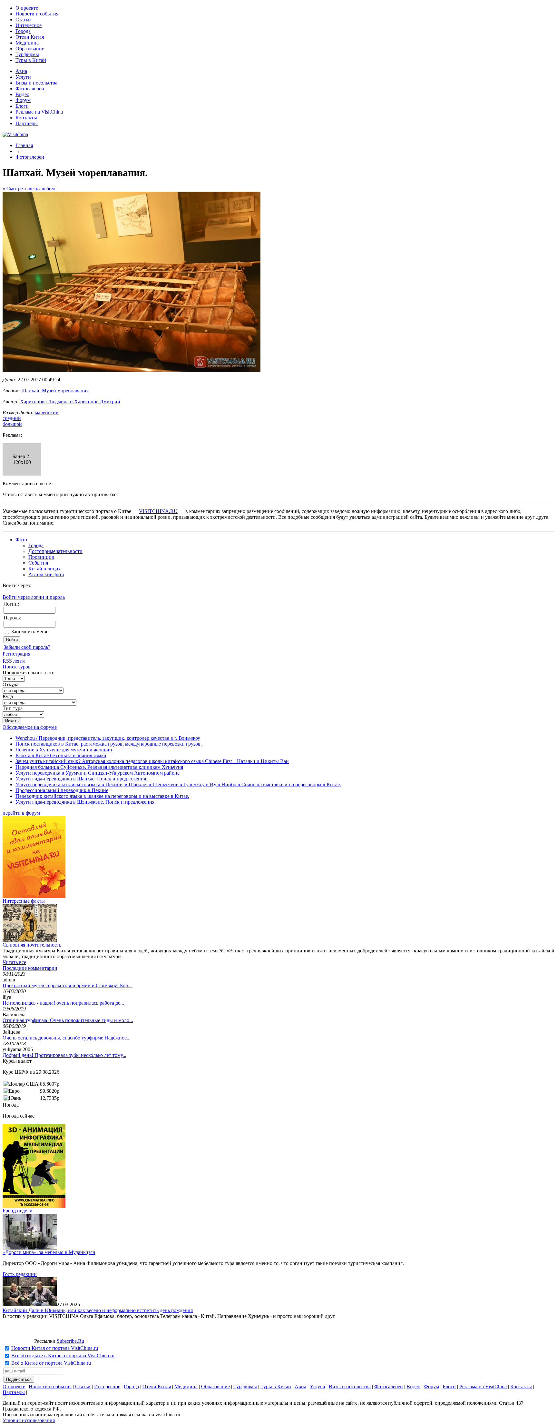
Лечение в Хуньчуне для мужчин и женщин (63, 749)
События (38, 563)
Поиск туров (17, 666)
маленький (47, 412)
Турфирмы (27, 54)
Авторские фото (46, 574)
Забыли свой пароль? (27, 647)
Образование (29, 48)
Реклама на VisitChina (39, 112)
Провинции (41, 557)
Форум (23, 100)
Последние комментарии (30, 968)
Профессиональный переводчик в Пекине (61, 790)
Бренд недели (18, 1210)
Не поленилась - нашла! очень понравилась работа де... (63, 1003)
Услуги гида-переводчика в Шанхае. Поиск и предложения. (81, 778)
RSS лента (14, 661)
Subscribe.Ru (70, 1341)
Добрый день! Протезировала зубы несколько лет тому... (64, 1055)
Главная (24, 145)
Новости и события (36, 13)
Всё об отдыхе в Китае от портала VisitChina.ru (62, 1355)
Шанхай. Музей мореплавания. (55, 390)
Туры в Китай (30, 60)
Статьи (23, 19)
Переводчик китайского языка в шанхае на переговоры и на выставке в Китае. (102, 796)
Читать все (14, 962)
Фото (21, 539)
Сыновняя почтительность (32, 945)
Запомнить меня (29, 631)
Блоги (22, 106)
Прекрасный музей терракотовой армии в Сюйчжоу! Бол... (67, 985)
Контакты (26, 117)
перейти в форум (21, 813)
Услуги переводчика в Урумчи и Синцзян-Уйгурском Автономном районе (97, 773)
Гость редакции (20, 1274)
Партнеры (26, 123)
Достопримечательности (55, 551)
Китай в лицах (44, 568)
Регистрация (16, 654)
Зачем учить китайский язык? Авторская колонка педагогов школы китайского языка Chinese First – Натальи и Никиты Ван (152, 761)
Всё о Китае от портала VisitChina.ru (51, 1363)
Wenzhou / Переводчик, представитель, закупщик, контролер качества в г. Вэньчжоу (107, 738)
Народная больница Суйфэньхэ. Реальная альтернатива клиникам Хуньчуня (99, 767)
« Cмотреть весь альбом (29, 188)
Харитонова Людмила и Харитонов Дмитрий (70, 401)
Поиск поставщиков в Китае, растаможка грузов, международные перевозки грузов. (108, 744)
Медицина (27, 42)
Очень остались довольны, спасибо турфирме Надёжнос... (67, 1037)
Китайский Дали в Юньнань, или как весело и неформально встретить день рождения (98, 1310)
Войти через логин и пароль (34, 597)
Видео (22, 94)
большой (12, 424)
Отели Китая (29, 37)
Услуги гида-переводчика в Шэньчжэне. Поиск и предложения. (85, 802)
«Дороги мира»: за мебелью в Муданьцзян (49, 1252)
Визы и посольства (36, 82)
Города (23, 31)
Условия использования (29, 1420)
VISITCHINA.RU (158, 511)
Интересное (28, 25)
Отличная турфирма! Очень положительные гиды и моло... (68, 1020)
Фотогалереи (29, 88)
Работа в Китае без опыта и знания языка (60, 755)
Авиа (21, 71)
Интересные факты (24, 901)
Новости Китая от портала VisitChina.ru (54, 1348)
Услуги (23, 77)
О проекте (26, 8)
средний (12, 418)
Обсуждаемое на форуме (30, 727)
